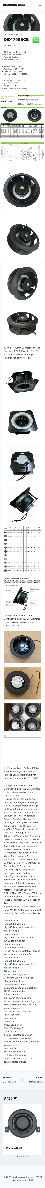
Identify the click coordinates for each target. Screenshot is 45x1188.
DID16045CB (35, 1080)
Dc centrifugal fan (13, 35)
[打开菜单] (39, 5)
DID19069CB (9, 1080)
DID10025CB (14, 1147)
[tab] (17, 1156)
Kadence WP (32, 1177)
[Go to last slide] (7, 1129)
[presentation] (22, 1123)
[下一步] (38, 1129)
